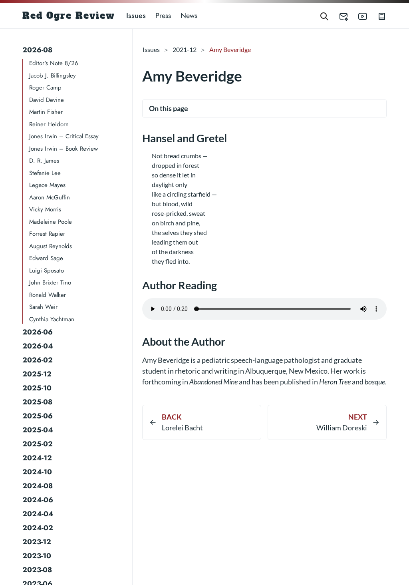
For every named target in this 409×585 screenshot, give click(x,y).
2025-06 (37, 416)
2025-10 (37, 388)
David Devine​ (46, 100)
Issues (136, 15)
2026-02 (37, 360)
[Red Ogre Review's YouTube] (357, 16)
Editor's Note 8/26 (53, 63)
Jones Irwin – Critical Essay (64, 136)
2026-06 (37, 332)
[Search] (324, 16)
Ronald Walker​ (47, 295)
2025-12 (37, 374)
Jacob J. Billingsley (52, 75)
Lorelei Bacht (182, 427)
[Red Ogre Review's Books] (377, 16)
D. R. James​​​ (44, 160)
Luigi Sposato (46, 270)
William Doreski (341, 427)
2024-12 (37, 458)
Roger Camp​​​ (45, 87)
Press (163, 15)
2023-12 (36, 542)
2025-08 (37, 402)
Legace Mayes (47, 185)
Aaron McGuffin (49, 197)
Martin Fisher (46, 111)
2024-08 (37, 486)
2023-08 (37, 570)
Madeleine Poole (50, 221)
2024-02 (37, 528)
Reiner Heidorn (49, 124)
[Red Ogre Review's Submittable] (338, 16)
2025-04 (37, 430)
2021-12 (185, 49)
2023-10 (36, 556)
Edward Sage (46, 258)
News (189, 15)
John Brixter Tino (50, 282)
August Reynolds (50, 246)
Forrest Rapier (47, 233)
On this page (168, 108)
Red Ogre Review (68, 16)
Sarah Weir (43, 306)
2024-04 (38, 514)
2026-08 (37, 50)
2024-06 (37, 500)
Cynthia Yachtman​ (51, 319)
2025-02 (37, 444)
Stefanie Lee (45, 173)
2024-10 (37, 472)
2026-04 (37, 346)
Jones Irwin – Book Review (63, 148)
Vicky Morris (45, 209)
